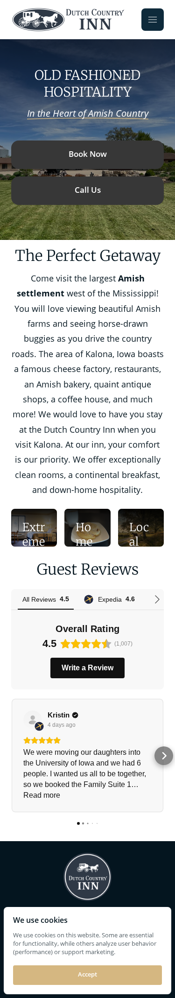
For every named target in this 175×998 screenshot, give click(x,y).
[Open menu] (152, 19)
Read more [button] (41, 795)
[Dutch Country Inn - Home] (69, 19)
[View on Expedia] (32, 719)
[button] (11, 755)
